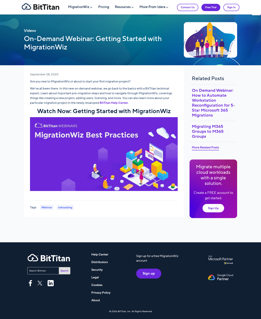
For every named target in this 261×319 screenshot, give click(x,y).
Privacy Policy (100, 292)
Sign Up (213, 208)
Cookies (96, 285)
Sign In (231, 7)
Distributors (99, 262)
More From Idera (152, 7)
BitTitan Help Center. (114, 103)
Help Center (99, 254)
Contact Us (188, 7)
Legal (95, 277)
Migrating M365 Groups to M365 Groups (208, 131)
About (95, 300)
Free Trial (210, 7)
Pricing (103, 7)
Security (97, 269)
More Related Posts (205, 147)
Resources (123, 7)
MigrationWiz (78, 7)
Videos (30, 31)
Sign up (149, 273)
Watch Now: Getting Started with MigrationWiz (104, 111)
